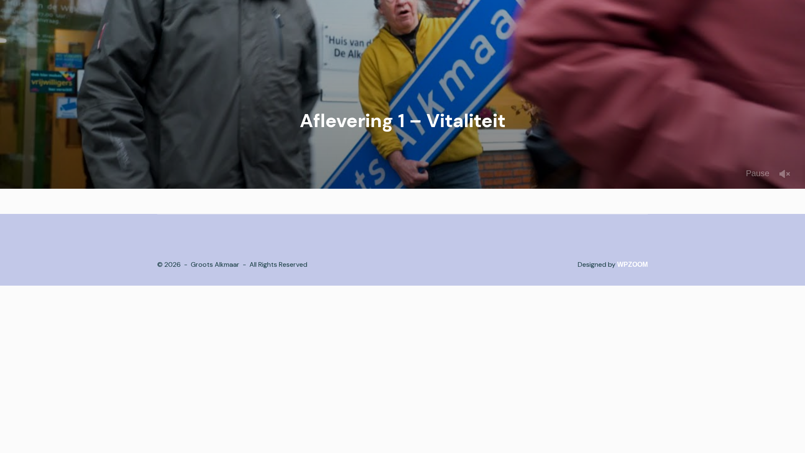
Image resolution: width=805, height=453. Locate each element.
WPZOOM (632, 264)
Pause (757, 173)
